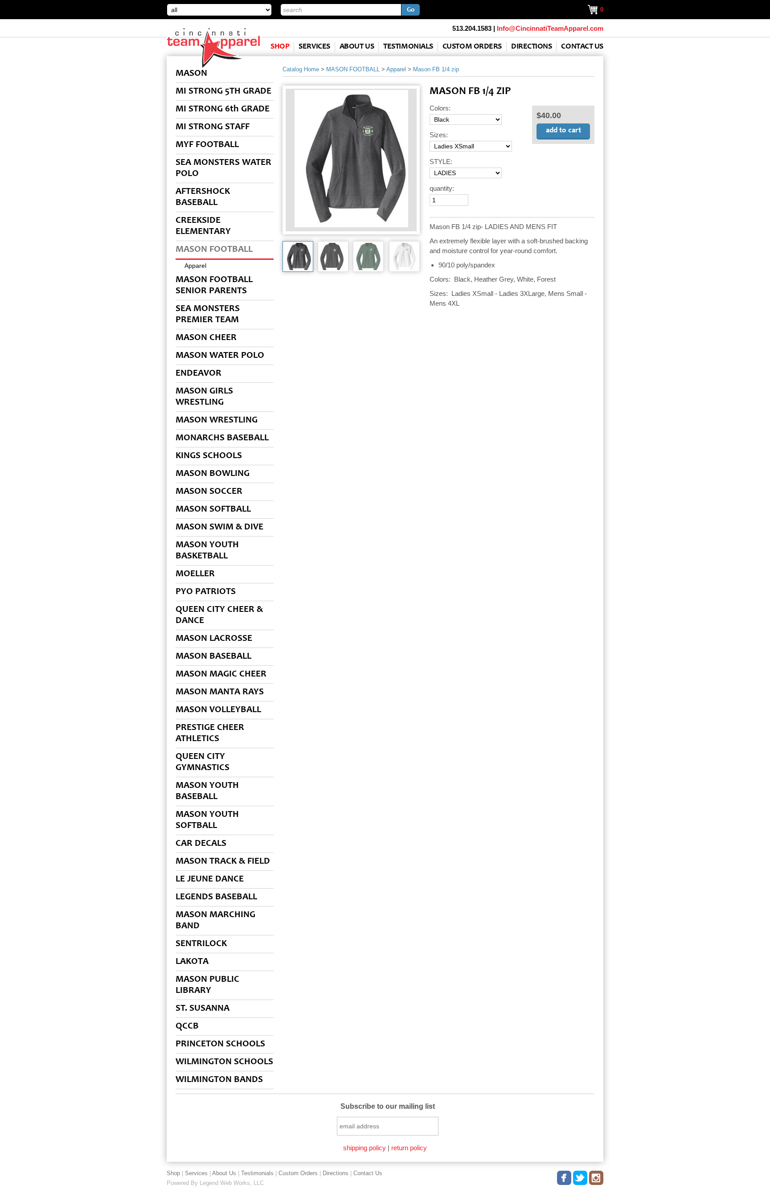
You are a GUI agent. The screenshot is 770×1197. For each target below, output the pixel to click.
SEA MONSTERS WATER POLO (223, 168)
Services (314, 47)
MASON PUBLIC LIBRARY (207, 985)
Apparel (195, 265)
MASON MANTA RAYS (220, 692)
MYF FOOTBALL (207, 145)
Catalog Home (301, 69)
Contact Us (582, 47)
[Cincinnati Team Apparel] (213, 66)
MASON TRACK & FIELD (223, 861)
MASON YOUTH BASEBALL (207, 791)
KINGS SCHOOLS (209, 456)
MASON (191, 73)
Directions (531, 47)
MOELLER (195, 574)
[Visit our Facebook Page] (564, 1176)
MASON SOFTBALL (213, 509)
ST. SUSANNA (202, 1008)
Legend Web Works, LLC (232, 1183)
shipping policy (364, 1148)
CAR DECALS (201, 844)
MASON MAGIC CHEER (221, 674)
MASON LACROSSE (214, 639)
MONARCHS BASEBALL (222, 438)
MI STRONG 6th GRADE (223, 109)
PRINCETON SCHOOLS (220, 1044)
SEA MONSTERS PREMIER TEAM (208, 314)
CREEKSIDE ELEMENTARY (203, 226)
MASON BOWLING (213, 474)
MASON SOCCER (209, 491)
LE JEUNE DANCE (210, 879)
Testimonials (408, 47)
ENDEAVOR (198, 373)
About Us (357, 47)
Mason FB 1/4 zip (436, 69)
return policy (409, 1148)
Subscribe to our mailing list (387, 1106)
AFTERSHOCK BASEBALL (203, 197)
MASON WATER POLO (220, 356)
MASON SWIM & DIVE (219, 527)
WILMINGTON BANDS (219, 1080)
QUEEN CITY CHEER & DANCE (219, 615)
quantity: (442, 188)
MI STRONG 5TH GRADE (223, 91)
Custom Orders (472, 47)
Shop (279, 47)
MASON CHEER (206, 338)
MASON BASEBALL (213, 656)
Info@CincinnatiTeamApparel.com (550, 28)
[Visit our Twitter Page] (580, 1176)
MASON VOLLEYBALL (218, 710)
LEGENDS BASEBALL (216, 897)
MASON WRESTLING (217, 420)
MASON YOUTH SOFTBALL (207, 820)
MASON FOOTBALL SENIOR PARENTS (214, 285)
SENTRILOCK (201, 944)
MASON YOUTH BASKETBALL (207, 551)
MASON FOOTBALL (214, 249)
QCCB (187, 1026)
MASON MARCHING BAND (215, 920)
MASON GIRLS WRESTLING (204, 397)
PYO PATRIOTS (206, 592)
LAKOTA (192, 962)
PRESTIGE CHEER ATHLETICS (210, 733)
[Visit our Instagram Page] (596, 1176)
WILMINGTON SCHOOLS (224, 1062)
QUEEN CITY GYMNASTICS (202, 762)
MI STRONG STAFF (213, 127)
